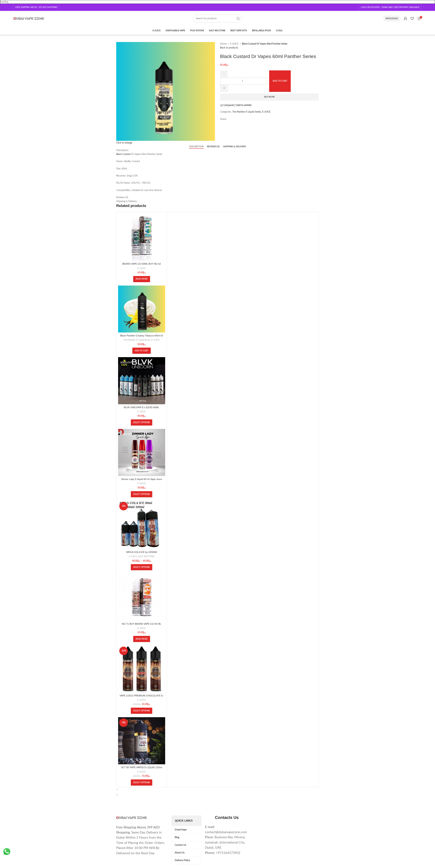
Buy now (269, 97)
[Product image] (141, 237)
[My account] (405, 18)
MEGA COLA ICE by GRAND (141, 552)
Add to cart (280, 81)
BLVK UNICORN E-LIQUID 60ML (141, 407)
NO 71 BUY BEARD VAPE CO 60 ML (141, 623)
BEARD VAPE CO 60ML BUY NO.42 (141, 263)
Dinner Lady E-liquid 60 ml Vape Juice (141, 479)
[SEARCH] (238, 18)
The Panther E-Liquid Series (246, 112)
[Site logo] (28, 18)
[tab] (196, 146)
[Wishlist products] (412, 18)
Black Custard (123, 154)
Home (223, 44)
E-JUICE (234, 44)
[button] (141, 351)
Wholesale (392, 19)
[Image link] (131, 817)
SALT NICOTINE (146, 556)
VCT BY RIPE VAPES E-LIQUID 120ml (141, 767)
